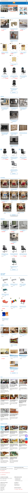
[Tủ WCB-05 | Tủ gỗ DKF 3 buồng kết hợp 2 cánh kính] (5, 47)
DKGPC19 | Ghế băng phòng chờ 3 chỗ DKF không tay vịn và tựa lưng (5, 285)
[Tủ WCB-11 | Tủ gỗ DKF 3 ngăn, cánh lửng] (23, 47)
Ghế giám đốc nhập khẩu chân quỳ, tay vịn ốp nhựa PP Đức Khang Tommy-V (14, 170)
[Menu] (1, 3)
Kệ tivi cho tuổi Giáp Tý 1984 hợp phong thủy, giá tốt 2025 (23, 445)
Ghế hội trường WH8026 (7, 212)
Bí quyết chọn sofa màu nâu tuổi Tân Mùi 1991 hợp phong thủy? (23, 432)
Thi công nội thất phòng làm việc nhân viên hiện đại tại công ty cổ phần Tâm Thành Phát (5, 415)
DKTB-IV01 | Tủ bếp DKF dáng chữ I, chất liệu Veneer (4, 334)
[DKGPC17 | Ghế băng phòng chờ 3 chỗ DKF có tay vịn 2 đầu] (23, 280)
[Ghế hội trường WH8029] (5, 184)
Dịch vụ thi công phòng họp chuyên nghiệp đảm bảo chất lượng (13, 385)
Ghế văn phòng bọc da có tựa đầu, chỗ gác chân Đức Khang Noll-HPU (14, 89)
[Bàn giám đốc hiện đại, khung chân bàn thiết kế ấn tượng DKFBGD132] (14, 102)
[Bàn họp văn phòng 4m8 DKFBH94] (14, 225)
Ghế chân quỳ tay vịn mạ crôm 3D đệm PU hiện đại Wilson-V (4, 254)
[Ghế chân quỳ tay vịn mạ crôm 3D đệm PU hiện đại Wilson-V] (5, 249)
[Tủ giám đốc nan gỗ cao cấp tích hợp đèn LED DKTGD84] (23, 127)
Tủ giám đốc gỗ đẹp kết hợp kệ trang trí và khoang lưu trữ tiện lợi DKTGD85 (14, 133)
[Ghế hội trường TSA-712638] (23, 184)
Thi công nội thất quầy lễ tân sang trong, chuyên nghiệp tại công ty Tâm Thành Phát (23, 401)
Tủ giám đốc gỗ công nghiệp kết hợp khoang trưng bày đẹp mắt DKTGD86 (4, 133)
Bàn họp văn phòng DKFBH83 (14, 242)
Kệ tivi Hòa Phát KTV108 (5, 356)
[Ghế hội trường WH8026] (7, 207)
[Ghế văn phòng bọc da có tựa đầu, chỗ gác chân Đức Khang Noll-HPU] (14, 83)
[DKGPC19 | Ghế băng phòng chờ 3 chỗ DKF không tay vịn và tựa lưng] (5, 280)
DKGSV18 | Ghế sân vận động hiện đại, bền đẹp (23, 306)
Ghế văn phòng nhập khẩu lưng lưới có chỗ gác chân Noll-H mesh (23, 77)
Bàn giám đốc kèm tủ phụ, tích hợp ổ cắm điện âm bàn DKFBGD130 (14, 121)
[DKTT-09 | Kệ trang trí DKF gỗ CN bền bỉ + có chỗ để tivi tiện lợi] (14, 351)
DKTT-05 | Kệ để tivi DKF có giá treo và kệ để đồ (23, 356)
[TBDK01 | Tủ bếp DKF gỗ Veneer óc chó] (14, 330)
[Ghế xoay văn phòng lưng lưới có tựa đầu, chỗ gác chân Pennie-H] (14, 71)
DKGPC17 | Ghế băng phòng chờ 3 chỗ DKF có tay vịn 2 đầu (22, 285)
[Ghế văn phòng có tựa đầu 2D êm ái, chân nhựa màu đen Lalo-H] (5, 71)
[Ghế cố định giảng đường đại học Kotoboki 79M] (5, 195)
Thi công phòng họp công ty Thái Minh (5, 400)
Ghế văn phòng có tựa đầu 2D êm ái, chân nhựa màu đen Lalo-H (4, 77)
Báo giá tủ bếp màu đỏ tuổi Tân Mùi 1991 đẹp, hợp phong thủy (5, 445)
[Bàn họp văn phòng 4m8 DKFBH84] (23, 225)
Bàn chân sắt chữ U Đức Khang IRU (5, 29)
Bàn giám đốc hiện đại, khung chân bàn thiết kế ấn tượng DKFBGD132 (14, 108)
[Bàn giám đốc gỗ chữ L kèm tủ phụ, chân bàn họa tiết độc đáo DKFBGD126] (5, 102)
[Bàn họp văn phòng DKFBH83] (14, 237)
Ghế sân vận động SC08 (5, 306)
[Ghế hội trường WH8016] (14, 195)
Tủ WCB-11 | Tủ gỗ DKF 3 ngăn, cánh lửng (23, 52)
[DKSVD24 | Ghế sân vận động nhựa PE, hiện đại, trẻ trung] (14, 301)
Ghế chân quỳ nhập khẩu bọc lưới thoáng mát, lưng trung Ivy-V (14, 254)
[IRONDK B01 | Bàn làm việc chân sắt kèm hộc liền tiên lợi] (14, 35)
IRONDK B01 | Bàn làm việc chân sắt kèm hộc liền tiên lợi (14, 40)
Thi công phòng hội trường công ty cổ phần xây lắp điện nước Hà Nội (14, 415)
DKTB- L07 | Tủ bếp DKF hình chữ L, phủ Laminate (14, 345)
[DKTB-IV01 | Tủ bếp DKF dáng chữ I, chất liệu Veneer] (5, 330)
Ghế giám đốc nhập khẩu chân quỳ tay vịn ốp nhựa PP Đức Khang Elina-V (14, 158)
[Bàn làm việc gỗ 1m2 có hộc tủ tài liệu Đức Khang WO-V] (14, 23)
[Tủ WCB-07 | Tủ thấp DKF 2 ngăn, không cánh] (14, 47)
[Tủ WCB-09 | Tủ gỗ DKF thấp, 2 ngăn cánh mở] (14, 59)
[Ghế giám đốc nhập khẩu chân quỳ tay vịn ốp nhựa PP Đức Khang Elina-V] (14, 152)
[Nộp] (26, 1)
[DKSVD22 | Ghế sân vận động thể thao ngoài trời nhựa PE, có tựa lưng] (5, 314)
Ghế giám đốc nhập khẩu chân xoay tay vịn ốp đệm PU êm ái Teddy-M (5, 158)
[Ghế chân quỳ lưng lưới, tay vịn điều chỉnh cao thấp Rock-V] (23, 249)
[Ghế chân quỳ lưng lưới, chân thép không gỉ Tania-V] (14, 261)
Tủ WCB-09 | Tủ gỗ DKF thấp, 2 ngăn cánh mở (14, 64)
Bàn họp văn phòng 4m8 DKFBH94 (14, 230)
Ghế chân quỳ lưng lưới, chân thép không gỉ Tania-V (14, 266)
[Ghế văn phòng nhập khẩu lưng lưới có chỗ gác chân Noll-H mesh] (23, 71)
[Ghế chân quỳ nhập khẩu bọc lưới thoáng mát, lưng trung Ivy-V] (14, 249)
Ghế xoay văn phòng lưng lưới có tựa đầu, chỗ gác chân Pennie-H (14, 77)
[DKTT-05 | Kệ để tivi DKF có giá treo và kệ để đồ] (23, 351)
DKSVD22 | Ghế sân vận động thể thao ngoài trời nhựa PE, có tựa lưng (5, 319)
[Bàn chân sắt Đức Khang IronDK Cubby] (23, 23)
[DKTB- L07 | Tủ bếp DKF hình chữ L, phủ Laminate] (14, 340)
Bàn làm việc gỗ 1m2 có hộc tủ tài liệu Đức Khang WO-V (14, 29)
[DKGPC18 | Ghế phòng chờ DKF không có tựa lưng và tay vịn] (14, 280)
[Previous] (1, 8)
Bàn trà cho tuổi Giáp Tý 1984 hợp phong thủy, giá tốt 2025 (4, 458)
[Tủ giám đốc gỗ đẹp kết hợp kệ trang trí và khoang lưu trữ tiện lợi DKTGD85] (14, 127)
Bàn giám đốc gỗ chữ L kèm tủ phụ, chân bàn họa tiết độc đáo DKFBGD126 (4, 108)
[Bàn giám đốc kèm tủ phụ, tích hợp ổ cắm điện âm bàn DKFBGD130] (14, 115)
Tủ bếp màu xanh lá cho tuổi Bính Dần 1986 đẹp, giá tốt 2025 (13, 458)
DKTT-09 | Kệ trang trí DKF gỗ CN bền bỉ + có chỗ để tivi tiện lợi (14, 357)
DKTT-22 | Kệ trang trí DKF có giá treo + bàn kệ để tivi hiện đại (14, 370)
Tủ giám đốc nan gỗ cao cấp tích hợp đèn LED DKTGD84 (23, 133)
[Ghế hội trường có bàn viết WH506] (23, 195)
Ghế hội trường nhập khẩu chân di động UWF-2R (14, 189)
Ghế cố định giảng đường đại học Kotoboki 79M (5, 201)
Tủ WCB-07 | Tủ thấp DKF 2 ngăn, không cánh (14, 52)
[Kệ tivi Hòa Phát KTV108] (5, 351)
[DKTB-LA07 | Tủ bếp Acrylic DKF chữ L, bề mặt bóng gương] (23, 330)
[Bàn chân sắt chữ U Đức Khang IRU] (5, 23)
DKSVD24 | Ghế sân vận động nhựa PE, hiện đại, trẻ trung (14, 307)
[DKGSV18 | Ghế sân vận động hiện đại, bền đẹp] (23, 301)
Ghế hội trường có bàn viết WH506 (23, 201)
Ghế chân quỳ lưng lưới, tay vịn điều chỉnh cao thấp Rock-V (23, 254)
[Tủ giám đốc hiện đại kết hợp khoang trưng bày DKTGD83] (14, 140)
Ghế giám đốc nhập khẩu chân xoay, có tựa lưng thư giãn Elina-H (23, 158)
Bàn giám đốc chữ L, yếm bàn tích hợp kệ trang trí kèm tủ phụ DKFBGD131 (23, 108)
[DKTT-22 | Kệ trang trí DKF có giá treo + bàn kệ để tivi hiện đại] (14, 364)
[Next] (17, 8)
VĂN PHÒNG (3, 17)
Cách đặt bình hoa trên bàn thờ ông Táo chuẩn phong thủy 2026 (5, 432)
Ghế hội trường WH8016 (14, 200)
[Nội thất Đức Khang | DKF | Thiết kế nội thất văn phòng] (14, 3)
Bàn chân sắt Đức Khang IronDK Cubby (23, 29)
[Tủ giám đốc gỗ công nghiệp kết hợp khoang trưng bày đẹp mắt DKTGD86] (5, 127)
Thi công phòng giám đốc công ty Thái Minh (14, 400)
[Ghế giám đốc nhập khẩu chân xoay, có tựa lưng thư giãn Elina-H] (23, 152)
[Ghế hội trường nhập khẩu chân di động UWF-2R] (14, 184)
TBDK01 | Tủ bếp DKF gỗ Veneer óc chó (14, 334)
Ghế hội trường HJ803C (21, 212)
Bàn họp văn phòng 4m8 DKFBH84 (23, 230)
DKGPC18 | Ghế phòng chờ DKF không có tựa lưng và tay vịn (14, 285)
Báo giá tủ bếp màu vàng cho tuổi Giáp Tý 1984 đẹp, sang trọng (14, 445)
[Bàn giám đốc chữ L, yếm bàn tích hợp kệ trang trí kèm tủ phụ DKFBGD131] (23, 102)
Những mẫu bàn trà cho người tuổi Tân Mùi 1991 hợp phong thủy (13, 432)
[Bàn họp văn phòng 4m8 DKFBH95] (5, 225)
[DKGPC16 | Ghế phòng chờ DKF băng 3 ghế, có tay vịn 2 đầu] (5, 290)
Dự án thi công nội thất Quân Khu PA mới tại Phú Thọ (23, 385)
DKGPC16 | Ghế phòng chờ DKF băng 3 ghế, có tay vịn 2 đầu (5, 295)
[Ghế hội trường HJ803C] (21, 207)
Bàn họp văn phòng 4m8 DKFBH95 (5, 230)
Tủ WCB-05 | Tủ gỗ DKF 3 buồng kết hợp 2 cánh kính (4, 52)
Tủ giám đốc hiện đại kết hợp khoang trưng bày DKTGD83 (14, 145)
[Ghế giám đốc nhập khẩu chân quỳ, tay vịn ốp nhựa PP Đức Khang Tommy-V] (14, 164)
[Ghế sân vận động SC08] (5, 301)
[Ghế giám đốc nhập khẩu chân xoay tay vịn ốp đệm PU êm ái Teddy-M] (5, 152)
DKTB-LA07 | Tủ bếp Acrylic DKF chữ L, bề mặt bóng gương (23, 335)
